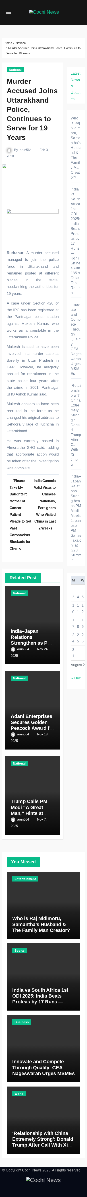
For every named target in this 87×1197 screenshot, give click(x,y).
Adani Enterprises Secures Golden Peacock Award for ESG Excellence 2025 (32, 728)
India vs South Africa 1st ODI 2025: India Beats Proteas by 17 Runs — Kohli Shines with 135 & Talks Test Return (40, 1002)
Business (21, 1022)
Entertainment (25, 879)
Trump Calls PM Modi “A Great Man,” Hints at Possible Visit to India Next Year (29, 813)
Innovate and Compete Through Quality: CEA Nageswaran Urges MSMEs (76, 339)
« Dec (76, 678)
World (18, 1093)
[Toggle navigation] (8, 12)
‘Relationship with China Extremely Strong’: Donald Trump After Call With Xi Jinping (76, 425)
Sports (19, 950)
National (15, 69)
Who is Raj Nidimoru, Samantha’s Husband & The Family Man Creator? (76, 147)
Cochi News (31, 1170)
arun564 (25, 150)
